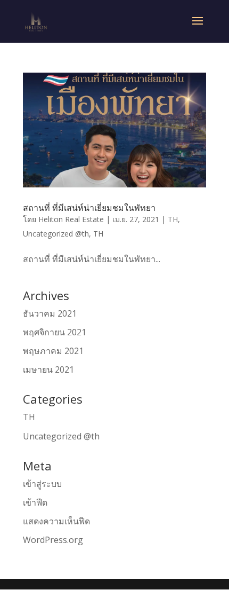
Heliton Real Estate (71, 219)
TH (173, 219)
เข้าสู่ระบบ (42, 484)
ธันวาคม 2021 (50, 313)
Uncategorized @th (56, 234)
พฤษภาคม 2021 (53, 351)
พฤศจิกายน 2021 (54, 332)
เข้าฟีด (35, 502)
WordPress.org (53, 540)
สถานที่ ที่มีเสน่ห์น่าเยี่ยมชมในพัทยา (89, 208)
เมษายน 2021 (48, 369)
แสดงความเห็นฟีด (56, 521)
